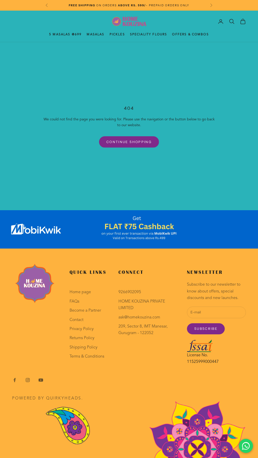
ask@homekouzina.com (139, 317)
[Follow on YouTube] (40, 380)
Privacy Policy (82, 329)
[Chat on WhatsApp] (246, 446)
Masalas (95, 34)
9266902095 (129, 292)
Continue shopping (129, 142)
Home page (80, 292)
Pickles (117, 34)
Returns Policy (82, 338)
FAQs (74, 302)
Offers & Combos (190, 34)
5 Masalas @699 (65, 34)
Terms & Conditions (87, 357)
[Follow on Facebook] (14, 380)
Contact (76, 320)
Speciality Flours (148, 34)
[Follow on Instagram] (27, 380)
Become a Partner (85, 311)
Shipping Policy (84, 347)
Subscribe (205, 329)
